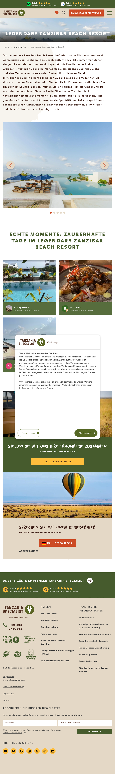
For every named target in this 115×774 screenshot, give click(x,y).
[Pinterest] (45, 751)
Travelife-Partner (88, 661)
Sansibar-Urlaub (49, 627)
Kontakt (7, 700)
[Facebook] (37, 751)
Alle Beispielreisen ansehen (55, 661)
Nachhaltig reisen (88, 654)
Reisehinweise (86, 618)
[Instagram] (29, 751)
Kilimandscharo (49, 634)
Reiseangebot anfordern (86, 13)
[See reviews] (57, 589)
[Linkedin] (53, 751)
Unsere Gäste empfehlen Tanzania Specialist (43, 580)
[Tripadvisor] (13, 751)
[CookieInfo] (38, 342)
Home (6, 47)
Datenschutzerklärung (13, 687)
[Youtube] (5, 751)
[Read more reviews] (59, 4)
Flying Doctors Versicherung (94, 648)
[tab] (50, 212)
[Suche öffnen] (64, 13)
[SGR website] (6, 654)
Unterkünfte (20, 47)
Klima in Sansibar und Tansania (95, 634)
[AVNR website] (17, 654)
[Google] (21, 751)
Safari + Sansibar (49, 620)
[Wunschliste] (57, 13)
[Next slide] (104, 165)
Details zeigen (28, 433)
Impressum (8, 693)
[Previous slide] (10, 165)
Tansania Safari (49, 614)
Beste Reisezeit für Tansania (93, 641)
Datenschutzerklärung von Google (37, 388)
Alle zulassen (85, 433)
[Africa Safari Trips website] (11, 639)
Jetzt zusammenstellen (57, 462)
